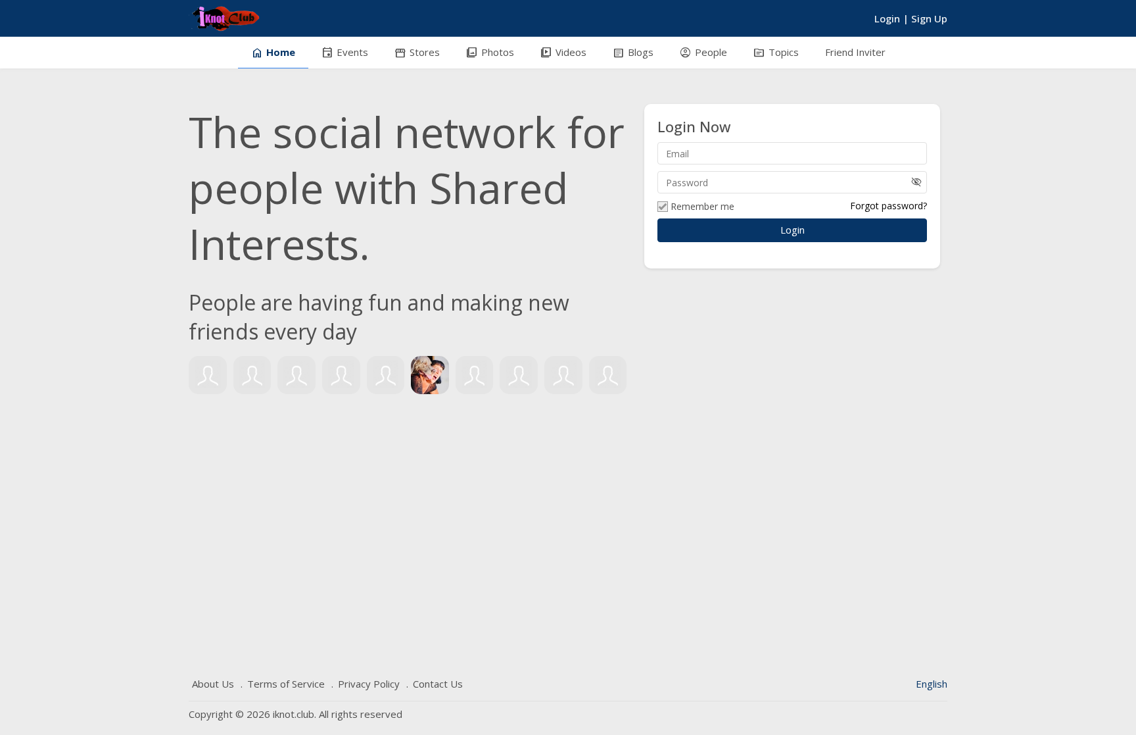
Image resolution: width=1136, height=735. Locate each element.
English (931, 683)
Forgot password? (888, 205)
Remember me (702, 206)
